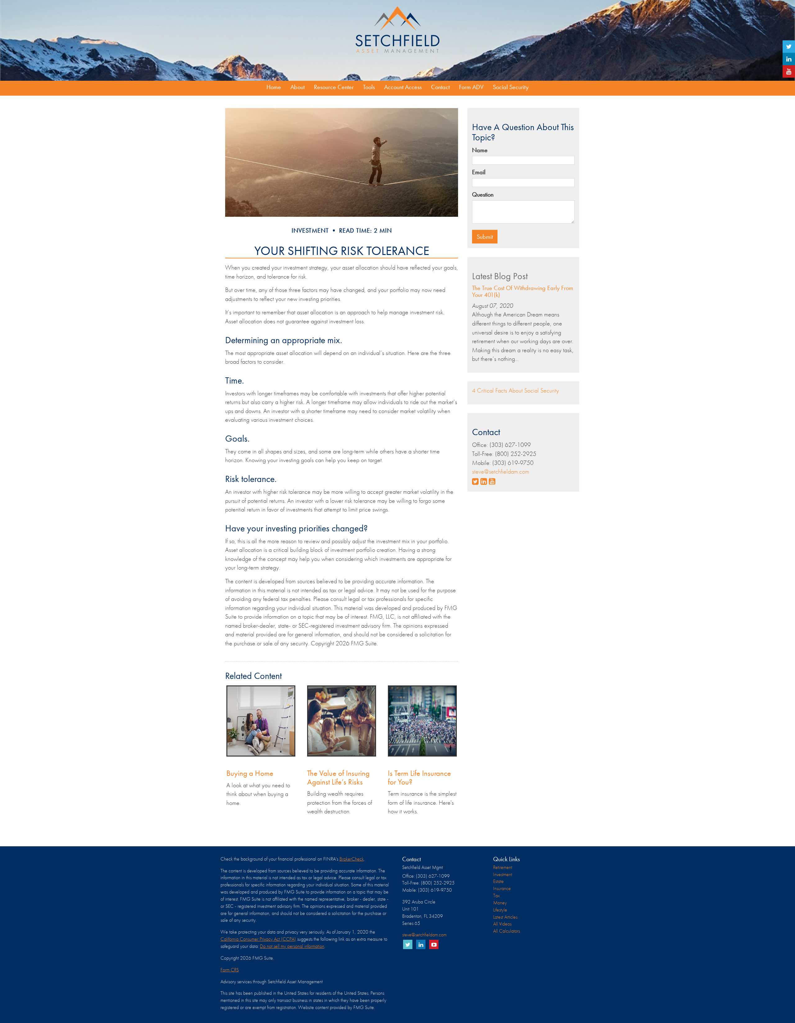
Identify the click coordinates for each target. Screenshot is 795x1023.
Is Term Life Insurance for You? (419, 777)
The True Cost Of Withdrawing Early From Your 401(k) (522, 291)
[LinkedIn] (789, 59)
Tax (496, 895)
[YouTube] (789, 71)
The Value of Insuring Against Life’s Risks (338, 777)
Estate (498, 881)
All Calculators (506, 931)
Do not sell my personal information (292, 946)
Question (482, 194)
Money (500, 902)
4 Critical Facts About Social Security (515, 390)
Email (478, 172)
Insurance (502, 888)
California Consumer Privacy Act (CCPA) (258, 939)
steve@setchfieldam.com (500, 471)
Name (480, 150)
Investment (502, 874)
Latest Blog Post (500, 276)
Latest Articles (505, 917)
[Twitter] (789, 46)
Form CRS (229, 969)
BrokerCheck (351, 859)
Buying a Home (249, 773)
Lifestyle (500, 910)
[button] (297, 87)
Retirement (502, 867)
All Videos (502, 924)
